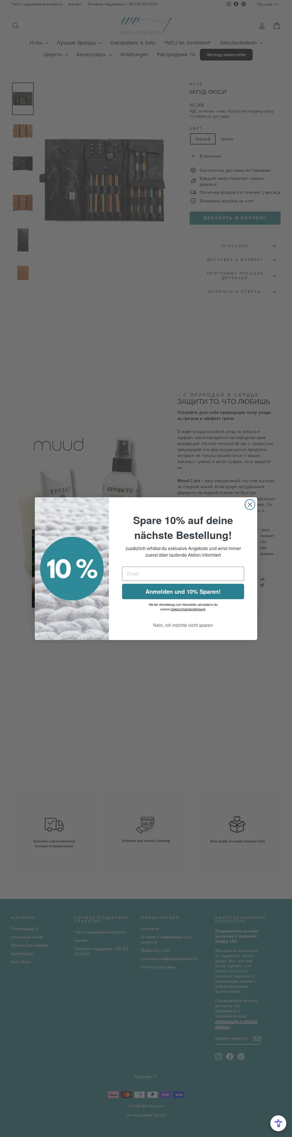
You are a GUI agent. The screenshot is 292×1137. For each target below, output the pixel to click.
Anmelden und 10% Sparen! (183, 591)
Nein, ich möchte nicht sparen (183, 625)
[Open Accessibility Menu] (278, 1123)
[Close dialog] (250, 505)
